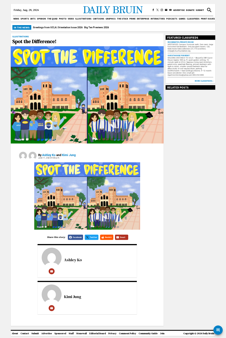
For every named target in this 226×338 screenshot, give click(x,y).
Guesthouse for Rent (179, 55)
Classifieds (193, 18)
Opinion (41, 18)
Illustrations (83, 18)
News (16, 18)
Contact (25, 333)
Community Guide (148, 333)
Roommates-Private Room (181, 42)
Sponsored (60, 333)
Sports (25, 18)
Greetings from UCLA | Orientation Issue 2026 (58, 27)
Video (71, 18)
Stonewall (81, 333)
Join (162, 333)
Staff (71, 333)
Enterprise (143, 18)
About (15, 333)
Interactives (158, 18)
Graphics (111, 18)
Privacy (112, 333)
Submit (200, 10)
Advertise (179, 10)
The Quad (52, 18)
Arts (33, 18)
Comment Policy (127, 333)
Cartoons (98, 18)
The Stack (122, 18)
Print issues (208, 18)
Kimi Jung (69, 155)
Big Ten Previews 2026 (96, 27)
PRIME (132, 18)
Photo (63, 18)
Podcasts (171, 18)
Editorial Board (97, 333)
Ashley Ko (49, 155)
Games (182, 18)
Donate (190, 10)
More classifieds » (204, 81)
